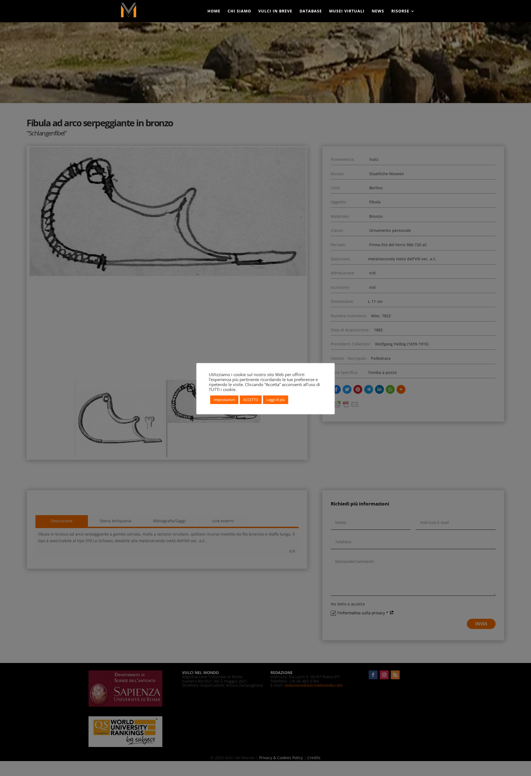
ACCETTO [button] (250, 399)
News (378, 11)
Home (213, 11)
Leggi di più (275, 399)
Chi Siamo (239, 11)
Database (311, 11)
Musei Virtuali (347, 11)
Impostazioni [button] (224, 399)
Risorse (400, 11)
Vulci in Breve (275, 11)
